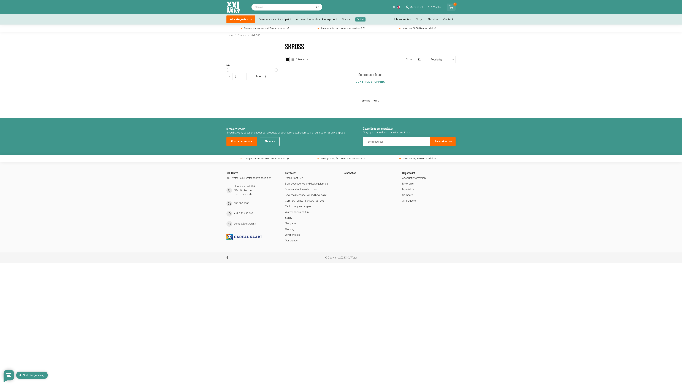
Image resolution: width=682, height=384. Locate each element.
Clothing (289, 229)
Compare (407, 195)
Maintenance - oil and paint (275, 19)
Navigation (291, 223)
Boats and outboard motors (301, 189)
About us (432, 19)
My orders (408, 183)
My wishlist (408, 189)
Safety (288, 217)
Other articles (292, 234)
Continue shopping (370, 81)
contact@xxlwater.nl (245, 223)
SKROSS (255, 35)
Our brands (291, 240)
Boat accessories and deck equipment (306, 183)
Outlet (360, 19)
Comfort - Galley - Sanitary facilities (304, 200)
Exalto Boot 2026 (294, 178)
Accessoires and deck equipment (316, 19)
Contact (448, 19)
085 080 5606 (241, 203)
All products (409, 200)
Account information (414, 178)
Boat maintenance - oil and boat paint (305, 195)
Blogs (419, 19)
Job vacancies (402, 19)
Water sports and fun (297, 212)
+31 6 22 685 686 (243, 213)
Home (229, 35)
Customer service (241, 141)
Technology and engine (298, 206)
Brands (346, 19)
